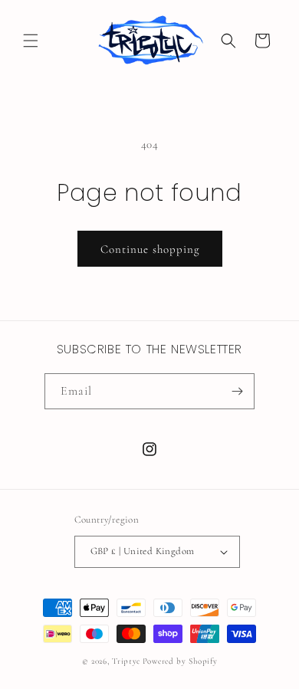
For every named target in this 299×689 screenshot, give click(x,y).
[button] (31, 40)
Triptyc (126, 661)
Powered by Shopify (180, 661)
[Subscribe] (237, 391)
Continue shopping (149, 249)
